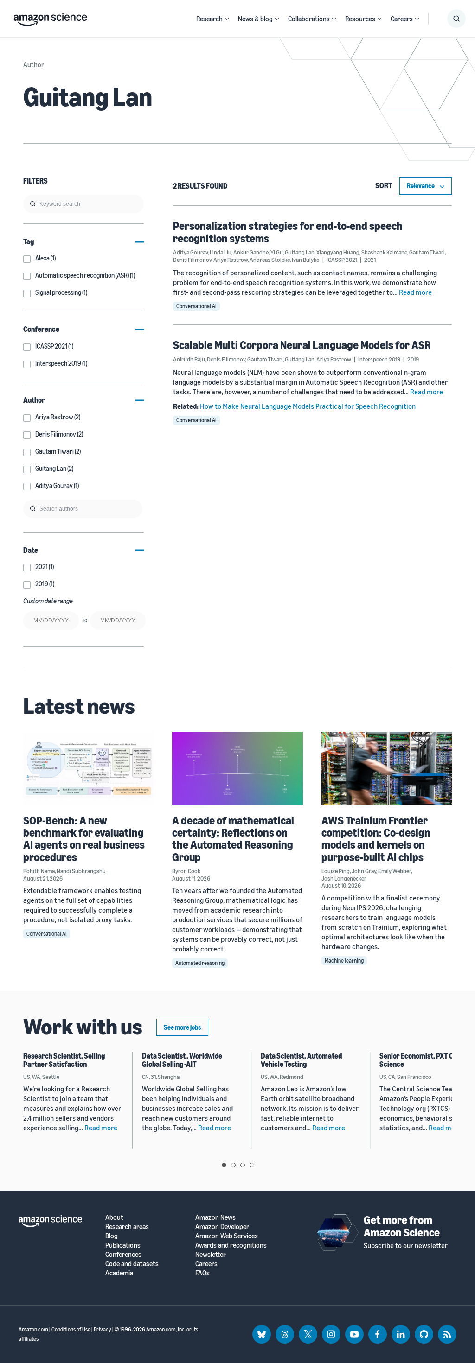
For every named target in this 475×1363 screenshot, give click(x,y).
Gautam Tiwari (427, 252)
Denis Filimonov (192, 259)
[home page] (50, 17)
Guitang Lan (300, 252)
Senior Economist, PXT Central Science (425, 1060)
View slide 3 (242, 1165)
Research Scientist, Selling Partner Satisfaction (64, 1060)
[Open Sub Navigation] (227, 18)
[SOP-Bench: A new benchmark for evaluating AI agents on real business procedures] (88, 768)
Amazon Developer (222, 1226)
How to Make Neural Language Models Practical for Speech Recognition (308, 406)
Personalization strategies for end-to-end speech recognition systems (288, 231)
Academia (119, 1272)
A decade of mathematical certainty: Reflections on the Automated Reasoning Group (233, 838)
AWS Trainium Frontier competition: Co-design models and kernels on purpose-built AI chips (375, 838)
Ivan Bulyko (306, 259)
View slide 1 (224, 1165)
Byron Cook (186, 871)
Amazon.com (33, 1329)
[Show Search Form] (456, 18)
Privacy (102, 1329)
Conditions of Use (70, 1329)
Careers (402, 18)
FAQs (202, 1272)
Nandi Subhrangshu (81, 871)
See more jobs (182, 1027)
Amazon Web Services (226, 1235)
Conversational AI (196, 306)
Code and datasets (132, 1263)
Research (209, 18)
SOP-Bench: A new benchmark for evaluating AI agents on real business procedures (84, 838)
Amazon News (215, 1217)
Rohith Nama (39, 871)
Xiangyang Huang (337, 252)
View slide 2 (233, 1165)
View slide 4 (252, 1165)
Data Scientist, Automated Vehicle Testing (301, 1060)
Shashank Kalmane (384, 252)
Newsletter (210, 1254)
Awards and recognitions (231, 1245)
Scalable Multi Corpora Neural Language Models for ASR (302, 344)
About (114, 1217)
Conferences (123, 1254)
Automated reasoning (200, 962)
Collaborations (309, 18)
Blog (111, 1235)
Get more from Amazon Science (402, 1225)
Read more (415, 292)
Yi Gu (276, 252)
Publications (123, 1245)
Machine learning (344, 960)
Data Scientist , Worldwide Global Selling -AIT (182, 1060)
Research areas (127, 1226)
